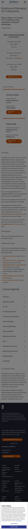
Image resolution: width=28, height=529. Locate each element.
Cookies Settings (14, 523)
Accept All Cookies (14, 526)
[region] (14, 515)
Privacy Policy (19, 520)
